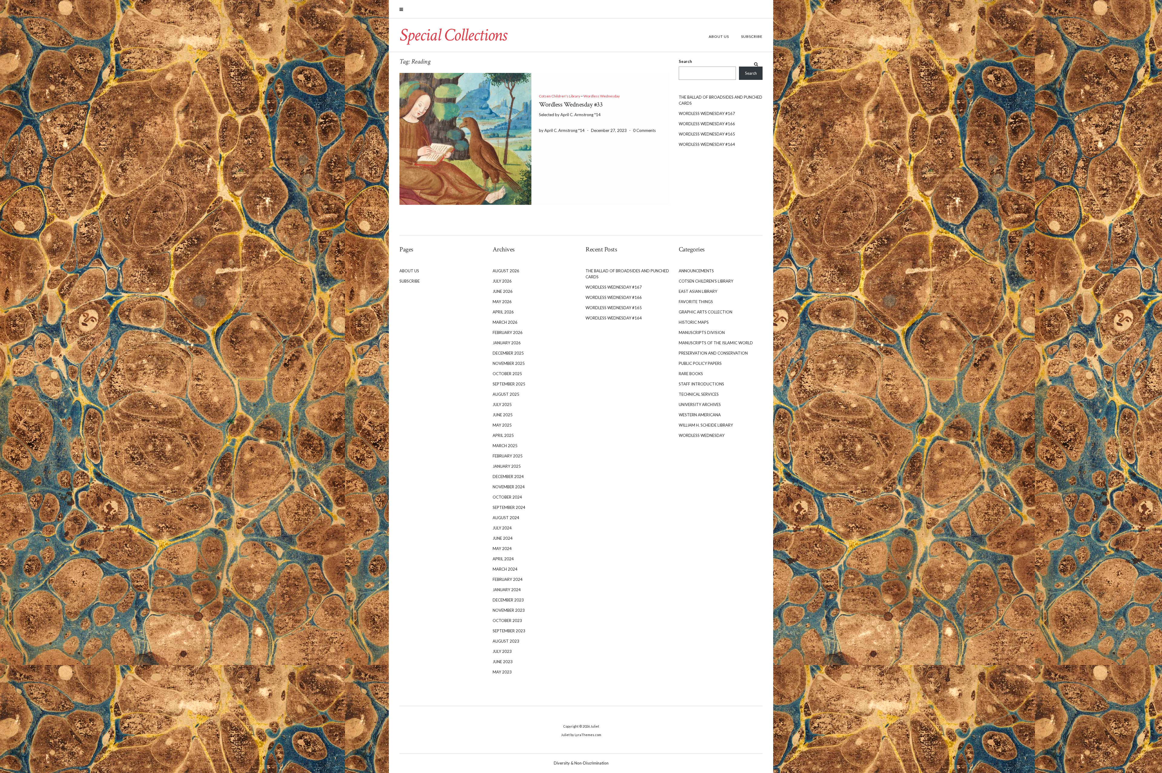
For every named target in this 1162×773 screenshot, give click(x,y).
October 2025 (507, 373)
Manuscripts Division (702, 332)
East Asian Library (698, 291)
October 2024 (507, 497)
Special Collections (453, 35)
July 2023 (502, 651)
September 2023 (509, 630)
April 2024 (503, 558)
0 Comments (644, 130)
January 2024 (507, 589)
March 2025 (505, 445)
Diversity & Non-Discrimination (581, 763)
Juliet (594, 726)
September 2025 (509, 384)
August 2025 (506, 394)
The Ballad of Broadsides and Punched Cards (720, 100)
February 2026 (508, 332)
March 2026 (505, 322)
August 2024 (506, 517)
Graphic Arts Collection (705, 312)
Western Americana (700, 414)
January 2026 (507, 342)
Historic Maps (694, 322)
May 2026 (502, 301)
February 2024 (508, 579)
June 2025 (503, 414)
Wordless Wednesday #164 (707, 144)
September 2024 (509, 507)
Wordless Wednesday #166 (707, 123)
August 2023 (506, 641)
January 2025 (507, 466)
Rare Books (691, 373)
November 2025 (509, 363)
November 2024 (509, 486)
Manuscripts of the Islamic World (716, 342)
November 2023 (509, 610)
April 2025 (503, 435)
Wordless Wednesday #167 (707, 113)
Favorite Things (696, 301)
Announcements (696, 270)
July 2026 (502, 281)
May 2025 (502, 425)
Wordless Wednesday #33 (570, 104)
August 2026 (506, 270)
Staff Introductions (701, 384)
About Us (719, 36)
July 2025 (502, 404)
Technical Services (699, 394)
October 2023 (507, 620)
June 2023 (503, 661)
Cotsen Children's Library (559, 96)
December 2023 (508, 600)
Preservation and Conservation (713, 353)
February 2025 (508, 456)
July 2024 (502, 528)
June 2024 (503, 538)
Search (685, 61)
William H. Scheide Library (706, 425)
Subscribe (752, 36)
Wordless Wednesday (601, 96)
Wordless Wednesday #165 (707, 134)
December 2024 (508, 476)
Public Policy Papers (700, 363)
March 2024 (505, 569)
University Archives (700, 404)
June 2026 (503, 291)
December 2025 (508, 353)
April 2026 (503, 312)
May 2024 (502, 548)
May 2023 (502, 672)
